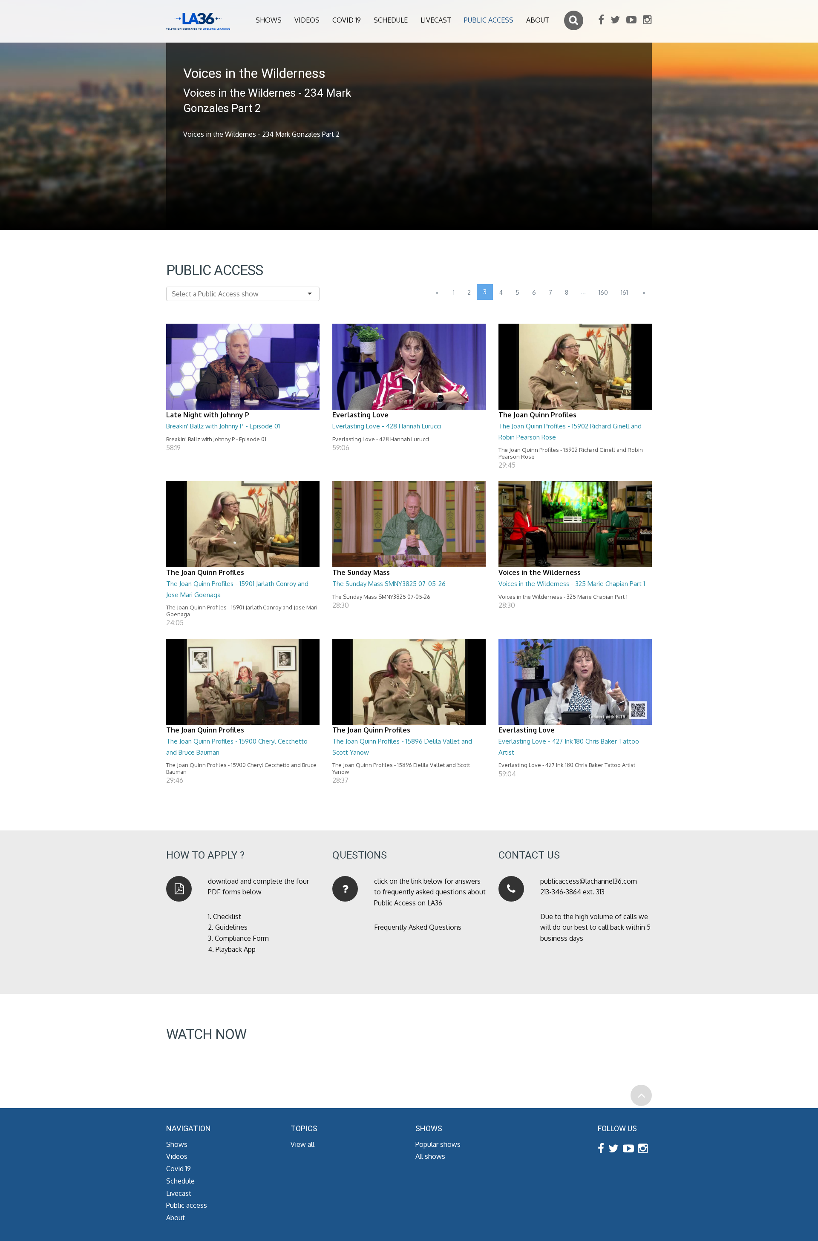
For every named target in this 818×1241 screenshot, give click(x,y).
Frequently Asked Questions (417, 927)
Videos (307, 20)
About (537, 20)
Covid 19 (346, 20)
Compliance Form (242, 938)
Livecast (436, 20)
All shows (430, 1156)
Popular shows (438, 1144)
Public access (488, 20)
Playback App (236, 949)
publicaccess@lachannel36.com (588, 881)
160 (603, 292)
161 (624, 292)
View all (302, 1144)
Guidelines (231, 927)
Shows (269, 20)
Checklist (227, 916)
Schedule (391, 20)
